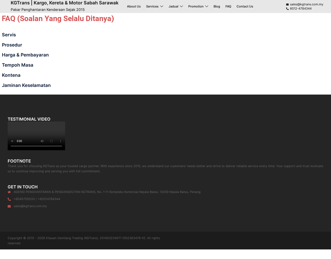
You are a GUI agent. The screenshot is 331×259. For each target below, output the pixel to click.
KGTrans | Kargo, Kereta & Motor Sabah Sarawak (65, 3)
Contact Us (245, 6)
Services (152, 6)
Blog (217, 6)
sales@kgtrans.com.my (30, 206)
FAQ (228, 6)
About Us (134, 6)
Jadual (173, 6)
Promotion (196, 6)
